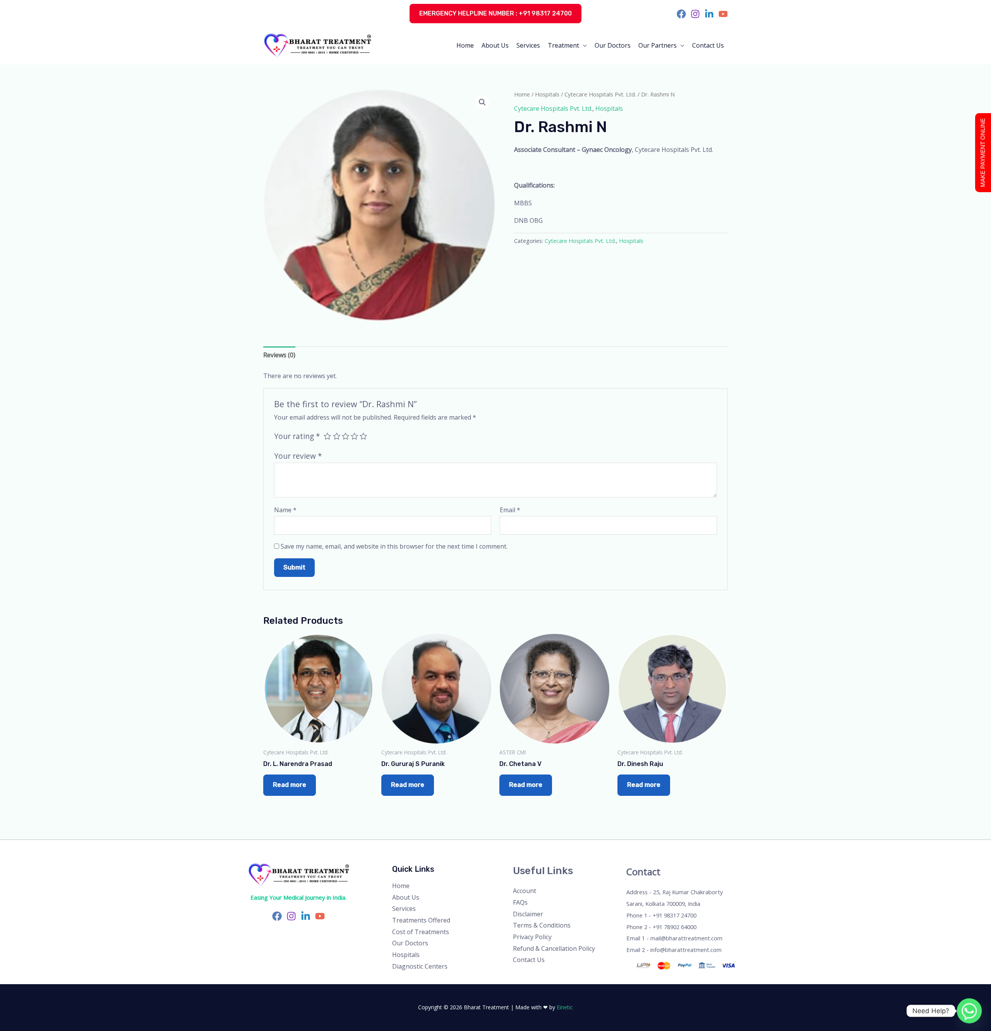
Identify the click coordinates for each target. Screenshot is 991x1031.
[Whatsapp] (969, 1010)
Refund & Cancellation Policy (554, 948)
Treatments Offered (421, 920)
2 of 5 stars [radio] (336, 436)
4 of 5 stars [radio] (354, 436)
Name (285, 510)
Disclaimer (528, 914)
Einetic (565, 1007)
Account (524, 890)
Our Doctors (613, 45)
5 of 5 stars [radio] (363, 436)
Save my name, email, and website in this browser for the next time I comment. (394, 546)
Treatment (563, 45)
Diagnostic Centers (419, 966)
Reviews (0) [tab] (279, 355)
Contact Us (708, 45)
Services (528, 45)
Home (465, 45)
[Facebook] (681, 14)
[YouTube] (723, 14)
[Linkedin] (709, 14)
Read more (289, 784)
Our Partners (657, 45)
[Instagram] (695, 14)
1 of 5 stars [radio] (327, 436)
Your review (298, 456)
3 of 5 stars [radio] (345, 436)
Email (510, 510)
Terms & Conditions (542, 925)
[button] (495, 13)
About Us (495, 45)
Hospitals (547, 94)
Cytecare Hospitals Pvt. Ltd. (600, 94)
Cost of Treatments (420, 932)
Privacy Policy (532, 937)
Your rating (297, 436)
